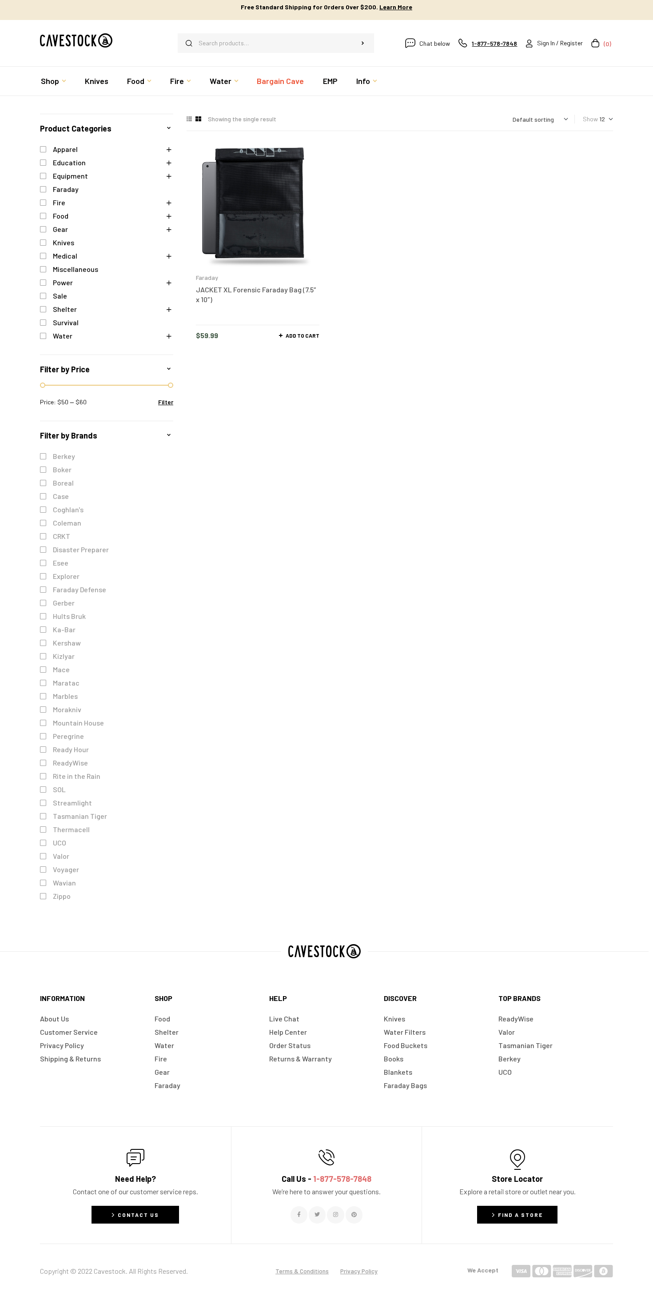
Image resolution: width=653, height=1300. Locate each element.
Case (61, 496)
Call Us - (326, 1179)
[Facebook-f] (299, 1214)
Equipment (70, 175)
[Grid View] (198, 118)
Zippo (62, 896)
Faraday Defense (79, 589)
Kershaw (67, 642)
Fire (59, 202)
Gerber (64, 602)
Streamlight (72, 802)
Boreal (63, 483)
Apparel (65, 149)
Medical (65, 255)
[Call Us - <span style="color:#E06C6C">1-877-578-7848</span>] (326, 1157)
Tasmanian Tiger (80, 816)
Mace (61, 669)
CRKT (61, 536)
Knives (63, 242)
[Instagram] (335, 1214)
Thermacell (71, 829)
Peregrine (68, 736)
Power (63, 282)
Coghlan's (68, 509)
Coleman (67, 522)
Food (60, 215)
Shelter (65, 309)
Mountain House (78, 722)
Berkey (64, 456)
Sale (60, 295)
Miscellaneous (75, 269)
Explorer (66, 576)
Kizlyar (64, 656)
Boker (62, 469)
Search (363, 43)
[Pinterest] (354, 1214)
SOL (59, 789)
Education (69, 162)
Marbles (65, 696)
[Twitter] (317, 1214)
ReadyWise (70, 762)
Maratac (66, 682)
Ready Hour (71, 749)
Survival (66, 322)
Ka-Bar (64, 629)
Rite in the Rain (76, 776)
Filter (165, 402)
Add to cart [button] (302, 335)
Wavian (64, 882)
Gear (60, 229)
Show (590, 119)
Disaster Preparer (81, 549)
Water (62, 335)
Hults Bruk (69, 616)
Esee (60, 562)
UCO (59, 842)
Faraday (207, 277)
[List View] (189, 118)
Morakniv (67, 709)
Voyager (66, 869)
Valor (61, 856)
